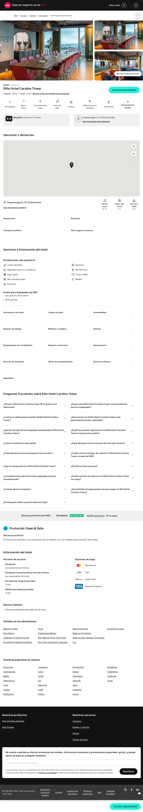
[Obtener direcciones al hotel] (133, 153)
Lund (5, 685)
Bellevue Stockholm (82, 633)
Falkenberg (112, 672)
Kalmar (76, 672)
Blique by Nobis (10, 629)
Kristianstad (78, 667)
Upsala (6, 689)
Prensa (76, 733)
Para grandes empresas (13, 721)
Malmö (6, 676)
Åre (39, 680)
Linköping (77, 689)
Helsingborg (9, 680)
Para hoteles (8, 727)
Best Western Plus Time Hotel (52, 638)
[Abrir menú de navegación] (136, 5)
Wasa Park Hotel (80, 629)
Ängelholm (112, 667)
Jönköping (43, 667)
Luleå (40, 689)
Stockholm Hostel (115, 629)
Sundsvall (111, 676)
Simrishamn (78, 676)
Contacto (77, 721)
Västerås (77, 680)
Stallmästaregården (47, 633)
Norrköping (8, 694)
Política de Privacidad (48, 773)
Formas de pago (80, 739)
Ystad (110, 680)
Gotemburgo (9, 672)
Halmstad (42, 685)
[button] (138, 15)
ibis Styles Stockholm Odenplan (52, 642)
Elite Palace (8, 633)
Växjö (75, 685)
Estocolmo (8, 667)
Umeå (40, 676)
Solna (40, 672)
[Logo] (7, 5)
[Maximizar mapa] (133, 146)
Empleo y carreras (81, 727)
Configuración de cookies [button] (72, 792)
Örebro (41, 694)
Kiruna (75, 694)
